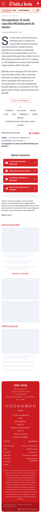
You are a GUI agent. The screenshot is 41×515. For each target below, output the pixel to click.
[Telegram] (22, 406)
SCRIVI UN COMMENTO (20, 100)
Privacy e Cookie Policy (30, 446)
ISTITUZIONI (21, 110)
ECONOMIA (9, 110)
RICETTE (21, 431)
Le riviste (6, 452)
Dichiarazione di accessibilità (32, 460)
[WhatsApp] (30, 406)
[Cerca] (38, 10)
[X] (10, 406)
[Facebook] (7, 406)
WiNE (14, 10)
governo (20, 125)
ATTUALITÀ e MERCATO (20, 415)
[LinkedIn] (14, 406)
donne (34, 114)
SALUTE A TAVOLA (20, 434)
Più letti (6, 465)
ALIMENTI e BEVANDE (20, 437)
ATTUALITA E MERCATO (19, 138)
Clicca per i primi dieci (20, 274)
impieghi (20, 118)
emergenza (24, 114)
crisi (14, 114)
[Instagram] (18, 406)
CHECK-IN (20, 425)
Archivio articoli (8, 446)
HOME (4, 138)
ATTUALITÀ (6, 10)
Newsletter (7, 455)
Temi (5, 449)
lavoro (33, 110)
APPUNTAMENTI (24, 10)
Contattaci (7, 462)
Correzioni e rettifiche (30, 455)
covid (6, 114)
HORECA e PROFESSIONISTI (20, 428)
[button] (38, 3)
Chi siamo (6, 458)
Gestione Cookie (32, 449)
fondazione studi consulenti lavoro (20, 121)
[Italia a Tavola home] (20, 385)
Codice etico (33, 452)
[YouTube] (26, 406)
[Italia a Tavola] (20, 3)
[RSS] (34, 406)
